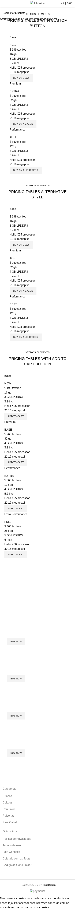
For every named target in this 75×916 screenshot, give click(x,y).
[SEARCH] (70, 13)
